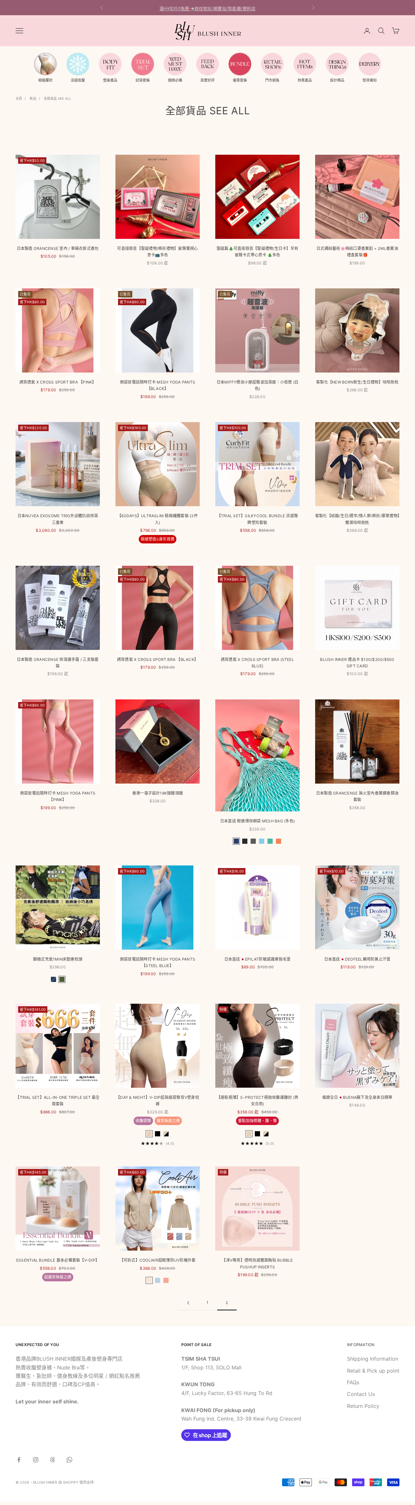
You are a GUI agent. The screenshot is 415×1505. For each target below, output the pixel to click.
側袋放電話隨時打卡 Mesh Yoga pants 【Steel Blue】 (157, 962)
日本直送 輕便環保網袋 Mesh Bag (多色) (257, 821)
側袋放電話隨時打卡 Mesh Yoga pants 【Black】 (157, 385)
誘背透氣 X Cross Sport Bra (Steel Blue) (257, 662)
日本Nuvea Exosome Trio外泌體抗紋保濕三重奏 (58, 519)
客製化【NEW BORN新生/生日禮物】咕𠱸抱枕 (357, 382)
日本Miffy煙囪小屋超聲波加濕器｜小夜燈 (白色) (258, 385)
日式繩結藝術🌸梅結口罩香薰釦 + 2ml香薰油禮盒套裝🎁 (357, 251)
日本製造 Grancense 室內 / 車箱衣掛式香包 (58, 248)
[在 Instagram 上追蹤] (35, 1459)
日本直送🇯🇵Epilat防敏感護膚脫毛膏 (257, 959)
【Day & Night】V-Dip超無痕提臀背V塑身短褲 (157, 1100)
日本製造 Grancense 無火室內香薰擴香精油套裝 (357, 796)
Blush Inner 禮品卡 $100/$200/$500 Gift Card (357, 662)
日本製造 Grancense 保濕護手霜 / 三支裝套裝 (58, 662)
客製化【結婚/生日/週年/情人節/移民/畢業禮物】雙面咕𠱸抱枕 (357, 519)
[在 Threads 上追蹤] (52, 1459)
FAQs (353, 1382)
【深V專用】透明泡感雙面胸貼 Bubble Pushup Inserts (257, 1263)
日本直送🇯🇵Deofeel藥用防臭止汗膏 (357, 959)
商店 (33, 98)
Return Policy (363, 1406)
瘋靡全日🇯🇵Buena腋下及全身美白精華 (357, 1097)
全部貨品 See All (57, 98)
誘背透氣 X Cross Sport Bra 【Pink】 (57, 382)
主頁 (19, 98)
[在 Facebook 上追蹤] (19, 1459)
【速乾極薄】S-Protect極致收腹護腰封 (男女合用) (257, 1100)
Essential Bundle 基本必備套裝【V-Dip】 (57, 1260)
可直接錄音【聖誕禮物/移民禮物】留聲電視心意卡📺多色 (157, 251)
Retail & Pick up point (373, 1370)
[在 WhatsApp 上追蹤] (69, 1459)
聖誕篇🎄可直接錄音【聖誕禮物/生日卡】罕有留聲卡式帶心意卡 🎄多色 (257, 251)
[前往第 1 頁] (188, 1303)
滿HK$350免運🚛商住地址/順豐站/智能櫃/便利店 (207, 7)
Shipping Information (372, 1358)
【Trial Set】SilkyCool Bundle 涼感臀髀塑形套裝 (257, 519)
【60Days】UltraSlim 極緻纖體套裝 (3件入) (157, 519)
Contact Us (361, 1394)
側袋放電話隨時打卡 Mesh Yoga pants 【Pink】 (57, 796)
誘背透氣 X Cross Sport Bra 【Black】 (157, 659)
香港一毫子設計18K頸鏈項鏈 (157, 793)
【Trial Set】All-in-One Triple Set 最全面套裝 (58, 1100)
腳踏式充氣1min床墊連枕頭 (57, 959)
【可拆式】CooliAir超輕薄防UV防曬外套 (158, 1260)
